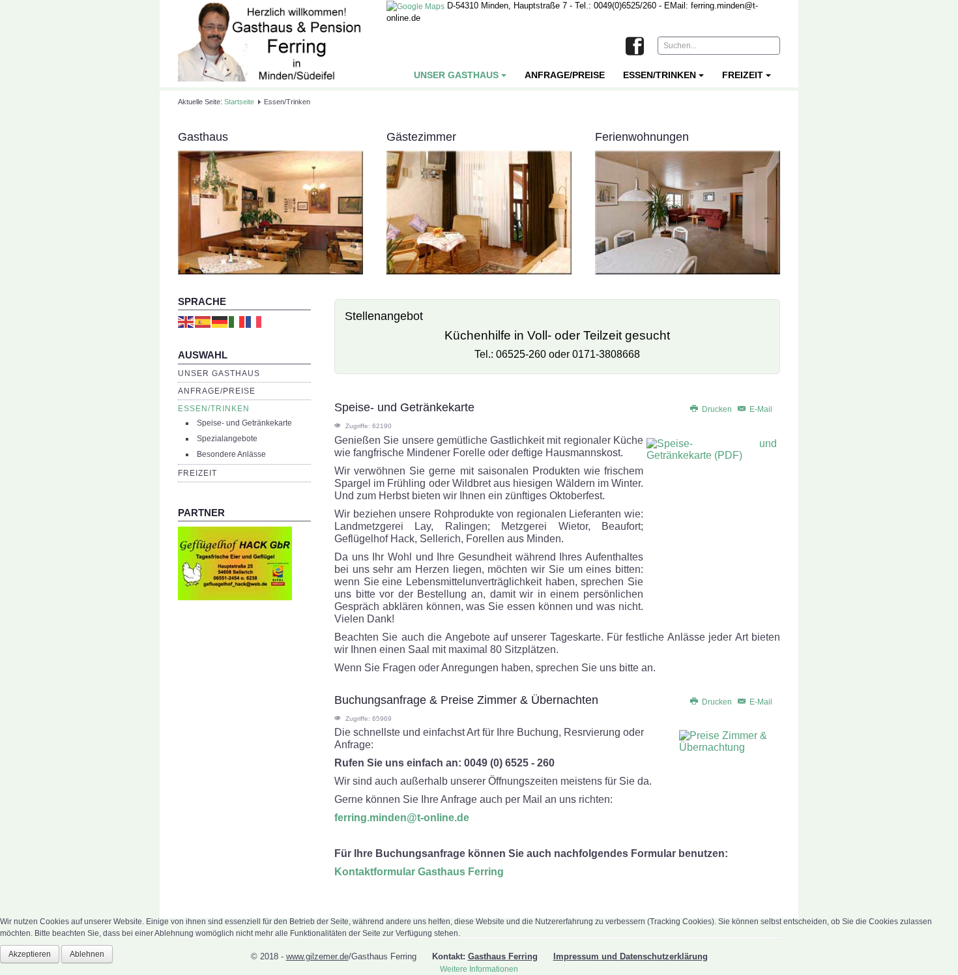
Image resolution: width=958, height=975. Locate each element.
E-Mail (760, 409)
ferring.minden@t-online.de (401, 817)
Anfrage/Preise (565, 75)
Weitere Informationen (479, 969)
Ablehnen (87, 954)
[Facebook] (635, 46)
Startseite (239, 102)
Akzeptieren (29, 954)
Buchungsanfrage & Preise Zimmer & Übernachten (466, 699)
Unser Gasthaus (456, 75)
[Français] (254, 321)
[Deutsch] (220, 321)
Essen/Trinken (659, 75)
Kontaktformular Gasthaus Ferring (419, 871)
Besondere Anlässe (231, 454)
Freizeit (742, 75)
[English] (186, 321)
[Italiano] (237, 321)
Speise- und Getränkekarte (244, 423)
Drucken (717, 409)
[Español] (203, 321)
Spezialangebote (227, 438)
